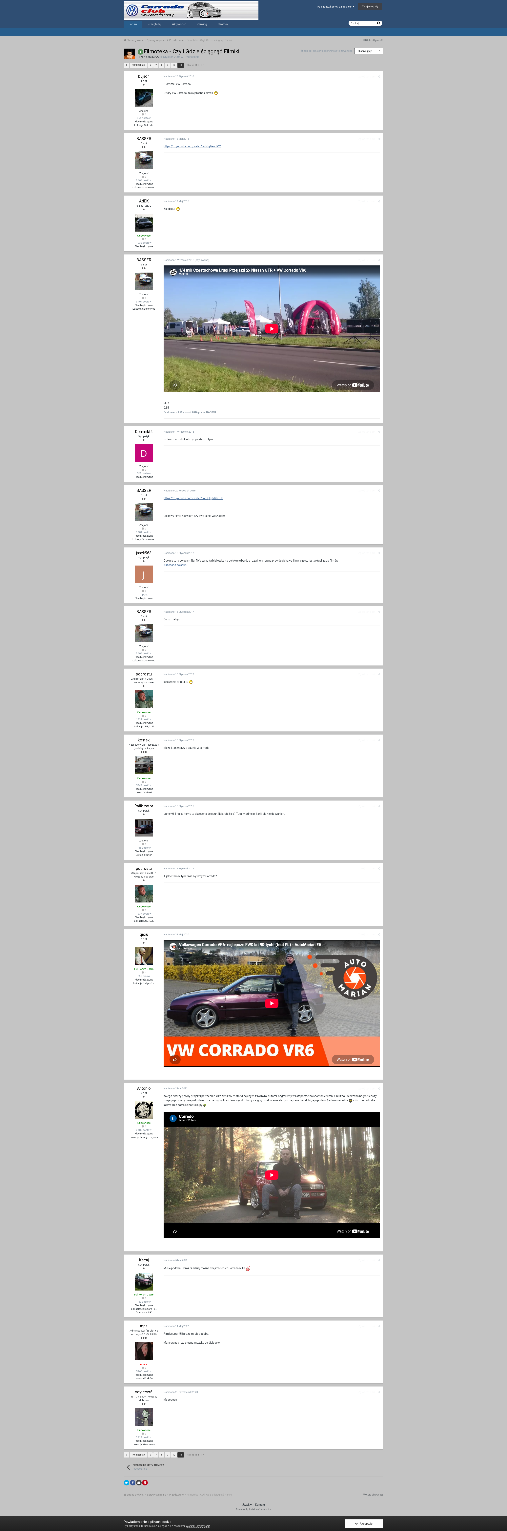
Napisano (179, 76)
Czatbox (223, 24)
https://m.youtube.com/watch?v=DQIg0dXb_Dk (193, 498)
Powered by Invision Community (253, 1509)
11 (180, 65)
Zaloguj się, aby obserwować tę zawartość (328, 50)
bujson (144, 76)
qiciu (144, 934)
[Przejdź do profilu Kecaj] (144, 1282)
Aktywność (179, 24)
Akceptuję (365, 1523)
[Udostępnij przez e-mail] (139, 1482)
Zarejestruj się (370, 6)
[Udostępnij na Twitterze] (126, 1482)
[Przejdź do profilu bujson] (144, 98)
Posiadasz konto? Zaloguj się (335, 6)
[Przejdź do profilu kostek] (144, 765)
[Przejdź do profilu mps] (144, 1351)
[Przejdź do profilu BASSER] (144, 160)
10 (173, 65)
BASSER (143, 138)
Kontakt (260, 1504)
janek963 (144, 552)
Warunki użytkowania (198, 1525)
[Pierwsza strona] (126, 65)
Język (246, 1504)
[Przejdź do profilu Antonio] (144, 1110)
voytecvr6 (143, 1392)
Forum (133, 24)
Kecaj (144, 1260)
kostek (144, 740)
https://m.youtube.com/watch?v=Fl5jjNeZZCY (192, 146)
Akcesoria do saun (175, 565)
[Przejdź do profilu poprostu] (144, 699)
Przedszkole (191, 56)
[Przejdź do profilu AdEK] (144, 223)
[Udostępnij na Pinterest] (145, 1482)
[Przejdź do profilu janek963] (144, 574)
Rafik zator (143, 806)
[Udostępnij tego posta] (379, 76)
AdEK (144, 201)
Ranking (202, 24)
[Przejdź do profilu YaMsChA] (129, 54)
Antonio (144, 1088)
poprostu (144, 674)
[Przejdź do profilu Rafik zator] (144, 828)
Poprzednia (138, 65)
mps (144, 1326)
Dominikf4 (144, 431)
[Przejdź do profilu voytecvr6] (144, 1417)
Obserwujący (364, 51)
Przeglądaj (154, 24)
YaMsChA (152, 56)
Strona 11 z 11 (195, 65)
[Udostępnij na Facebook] (132, 1482)
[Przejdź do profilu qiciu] (144, 956)
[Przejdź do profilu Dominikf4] (144, 453)
